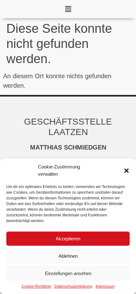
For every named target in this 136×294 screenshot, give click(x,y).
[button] (126, 171)
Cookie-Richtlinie (36, 286)
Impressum (105, 286)
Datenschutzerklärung (73, 286)
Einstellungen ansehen (68, 273)
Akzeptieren (68, 238)
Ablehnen (68, 256)
